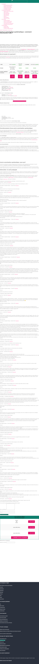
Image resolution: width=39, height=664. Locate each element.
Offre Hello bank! (6, 14)
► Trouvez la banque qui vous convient (19, 101)
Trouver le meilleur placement (8, 28)
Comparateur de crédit (7, 8)
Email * (1, 512)
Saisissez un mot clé (3, 542)
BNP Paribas (2, 605)
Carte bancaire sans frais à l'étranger (6, 622)
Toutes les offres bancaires (6, 10)
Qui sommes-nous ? (3, 638)
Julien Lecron (5, 179)
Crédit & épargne (4, 25)
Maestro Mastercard (31, 49)
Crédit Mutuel (2, 610)
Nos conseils (4, 19)
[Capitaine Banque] (19, 1)
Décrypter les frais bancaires (8, 24)
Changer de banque (7, 20)
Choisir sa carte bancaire (7, 22)
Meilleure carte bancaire (4, 620)
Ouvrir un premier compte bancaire (5, 633)
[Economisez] (19, 557)
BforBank (1, 592)
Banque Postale (2, 609)
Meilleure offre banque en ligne (8, 11)
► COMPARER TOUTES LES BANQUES (19, 537)
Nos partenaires (2, 650)
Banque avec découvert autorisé (15, 631)
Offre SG (5, 16)
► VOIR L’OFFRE (31, 521)
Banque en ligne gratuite (7, 6)
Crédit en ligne (6, 26)
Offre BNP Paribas (6, 18)
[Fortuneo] (4, 532)
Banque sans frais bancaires (4, 629)
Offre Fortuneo (6, 12)
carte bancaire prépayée (20, 132)
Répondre (9, 182)
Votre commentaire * (3, 509)
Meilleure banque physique (8, 7)
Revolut (1, 593)
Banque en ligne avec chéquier (5, 631)
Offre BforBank (6, 17)
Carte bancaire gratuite (4, 615)
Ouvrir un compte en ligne (8, 21)
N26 (0, 595)
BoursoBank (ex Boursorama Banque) (6, 585)
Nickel (1, 597)
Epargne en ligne (6, 27)
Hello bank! (2, 588)
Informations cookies (3, 647)
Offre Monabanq (6, 15)
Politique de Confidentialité (4, 648)
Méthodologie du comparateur (5, 645)
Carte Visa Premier (3, 617)
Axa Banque (2, 598)
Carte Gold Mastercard (4, 619)
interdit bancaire (30, 177)
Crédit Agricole (2, 607)
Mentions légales (3, 643)
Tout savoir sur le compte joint (8, 23)
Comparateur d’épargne (7, 9)
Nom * (1, 511)
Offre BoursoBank (6, 13)
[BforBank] (4, 520)
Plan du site (2, 641)
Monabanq (1, 590)
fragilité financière (11, 177)
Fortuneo (1, 587)
